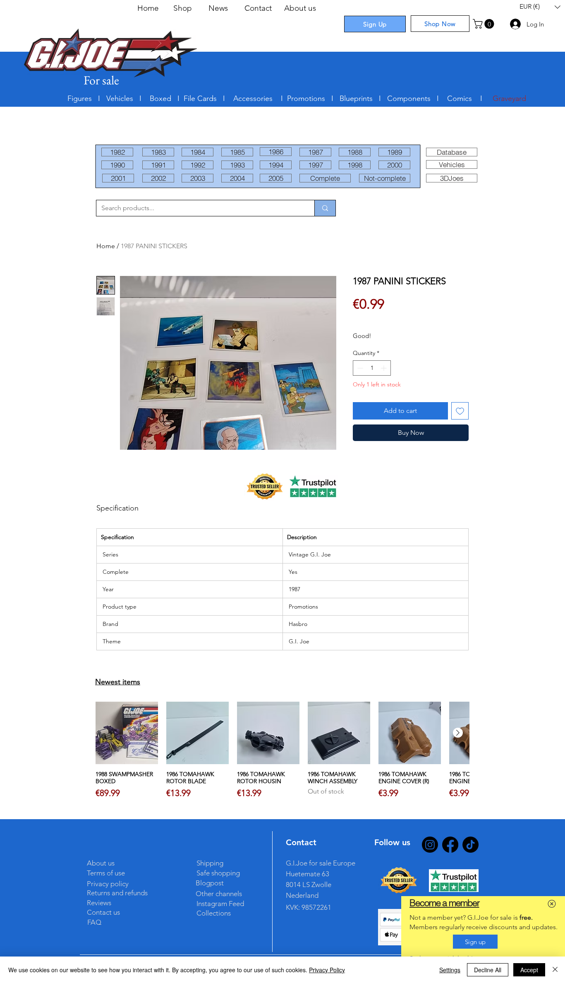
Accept (529, 970)
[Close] (555, 969)
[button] (551, 904)
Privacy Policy (327, 970)
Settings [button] (449, 970)
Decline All (487, 970)
